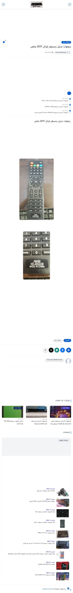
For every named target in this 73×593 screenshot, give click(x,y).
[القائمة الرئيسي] (69, 4)
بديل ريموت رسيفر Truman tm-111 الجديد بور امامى (39, 543)
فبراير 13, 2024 (50, 489)
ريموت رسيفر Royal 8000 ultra (45, 575)
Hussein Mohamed (60, 52)
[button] (62, 350)
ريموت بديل (66, 42)
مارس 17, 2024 (50, 499)
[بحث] (3, 4)
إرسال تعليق (64, 440)
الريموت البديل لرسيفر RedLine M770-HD (39, 422)
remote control (47, 589)
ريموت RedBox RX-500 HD (46, 564)
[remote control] (36, 4)
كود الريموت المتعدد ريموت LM (45, 512)
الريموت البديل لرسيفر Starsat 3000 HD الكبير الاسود (51, 113)
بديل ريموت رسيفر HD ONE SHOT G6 (13, 422)
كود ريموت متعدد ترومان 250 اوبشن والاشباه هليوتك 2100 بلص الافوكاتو (31, 554)
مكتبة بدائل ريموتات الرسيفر (46, 491)
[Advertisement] (36, 26)
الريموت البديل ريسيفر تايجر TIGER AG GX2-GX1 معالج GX (61, 422)
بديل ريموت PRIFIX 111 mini (46, 533)
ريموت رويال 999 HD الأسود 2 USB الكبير (42, 501)
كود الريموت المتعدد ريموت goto (44, 522)
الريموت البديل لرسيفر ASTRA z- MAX (56, 107)
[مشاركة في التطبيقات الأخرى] (45, 350)
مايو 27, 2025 (51, 541)
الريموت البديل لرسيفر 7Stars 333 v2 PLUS (55, 101)
